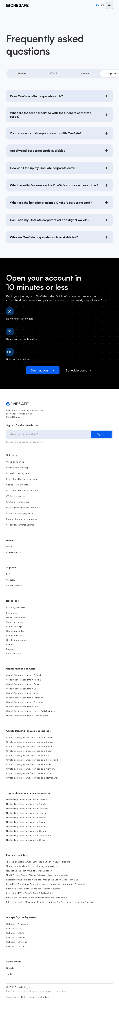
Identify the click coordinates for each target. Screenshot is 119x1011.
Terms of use (12, 997)
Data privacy (27, 997)
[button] (109, 5)
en (97, 5)
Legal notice (42, 997)
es (102, 5)
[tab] (22, 73)
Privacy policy (36, 441)
